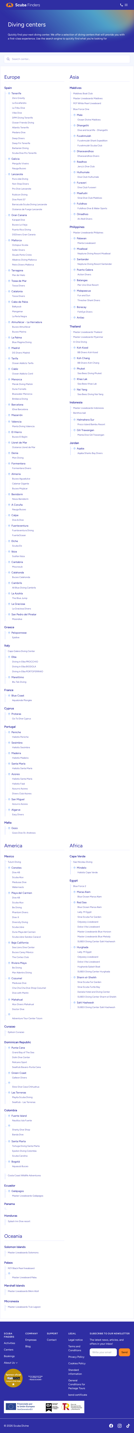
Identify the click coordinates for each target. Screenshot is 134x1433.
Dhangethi (83, 125)
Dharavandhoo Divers (88, 156)
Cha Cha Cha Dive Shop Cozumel (29, 988)
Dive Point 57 (18, 199)
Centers (8, 1349)
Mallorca (16, 240)
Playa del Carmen (21, 892)
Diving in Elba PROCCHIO (25, 661)
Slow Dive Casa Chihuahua (25, 1086)
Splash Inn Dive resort (19, 1221)
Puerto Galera (85, 269)
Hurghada (82, 947)
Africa (76, 846)
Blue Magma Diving (22, 342)
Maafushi (82, 193)
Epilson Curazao (16, 1032)
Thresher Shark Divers (88, 300)
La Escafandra (19, 103)
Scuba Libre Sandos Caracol (26, 937)
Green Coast (18, 1072)
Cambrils (16, 583)
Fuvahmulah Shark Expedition (92, 140)
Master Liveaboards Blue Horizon (94, 931)
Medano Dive (18, 132)
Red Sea (81, 902)
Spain (8, 88)
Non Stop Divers (20, 183)
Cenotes (16, 867)
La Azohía (17, 593)
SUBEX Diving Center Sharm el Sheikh (96, 996)
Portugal (10, 727)
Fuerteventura (19, 525)
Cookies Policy (76, 1363)
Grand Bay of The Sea (23, 1052)
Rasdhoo (82, 161)
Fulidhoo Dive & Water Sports (92, 208)
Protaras (16, 713)
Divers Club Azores (22, 793)
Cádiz (14, 368)
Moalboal (82, 248)
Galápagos (17, 1191)
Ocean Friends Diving (23, 122)
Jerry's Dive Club (86, 166)
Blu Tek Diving (19, 682)
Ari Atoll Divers (84, 218)
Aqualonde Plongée (22, 700)
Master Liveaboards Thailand (87, 332)
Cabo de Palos (19, 301)
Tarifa (14, 358)
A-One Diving (80, 342)
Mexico (9, 856)
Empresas (30, 1339)
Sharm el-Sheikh (86, 977)
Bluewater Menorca (22, 394)
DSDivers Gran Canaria (23, 234)
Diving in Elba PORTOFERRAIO (27, 671)
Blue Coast (17, 695)
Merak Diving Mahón (22, 384)
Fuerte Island (19, 1115)
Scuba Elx (17, 545)
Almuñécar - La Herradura (26, 322)
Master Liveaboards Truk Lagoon (24, 1307)
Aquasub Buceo (20, 1166)
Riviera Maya (18, 962)
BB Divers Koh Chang (88, 362)
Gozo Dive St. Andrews (24, 832)
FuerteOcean (19, 535)
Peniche (16, 732)
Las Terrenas (18, 1092)
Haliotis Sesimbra (21, 747)
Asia (74, 77)
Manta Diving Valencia (23, 426)
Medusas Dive (19, 882)
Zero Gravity (18, 98)
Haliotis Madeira (20, 758)
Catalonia (17, 291)
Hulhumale (83, 172)
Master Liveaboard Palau (24, 1277)
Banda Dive (18, 1134)
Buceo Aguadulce (21, 478)
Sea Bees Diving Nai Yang (90, 394)
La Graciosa (18, 603)
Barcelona (17, 404)
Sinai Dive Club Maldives (89, 198)
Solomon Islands (14, 1247)
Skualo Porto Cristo (22, 254)
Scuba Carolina (19, 1155)
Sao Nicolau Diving (82, 862)
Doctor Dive (18, 1009)
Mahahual (17, 999)
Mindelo (81, 867)
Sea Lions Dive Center (23, 947)
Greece (9, 627)
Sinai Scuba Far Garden (89, 917)
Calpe (14, 515)
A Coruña (17, 504)
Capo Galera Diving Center (21, 651)
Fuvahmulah (84, 135)
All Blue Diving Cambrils (24, 587)
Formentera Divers (21, 468)
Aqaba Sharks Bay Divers (90, 453)
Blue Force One (81, 109)
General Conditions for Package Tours (76, 1384)
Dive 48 (16, 872)
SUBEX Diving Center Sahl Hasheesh (96, 941)
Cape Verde (77, 856)
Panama (9, 1204)
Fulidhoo (82, 203)
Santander (83, 259)
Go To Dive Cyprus (21, 718)
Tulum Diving (14, 862)
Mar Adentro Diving (22, 972)
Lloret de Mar (19, 442)
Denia (14, 453)
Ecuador (9, 1185)
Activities (9, 1343)
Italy (7, 645)
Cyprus (9, 708)
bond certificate (77, 1394)
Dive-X (15, 917)
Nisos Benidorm (20, 499)
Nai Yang (82, 389)
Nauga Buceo (19, 168)
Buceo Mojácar (20, 488)
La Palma (16, 337)
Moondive (17, 619)
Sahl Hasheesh (85, 1002)
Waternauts (18, 887)
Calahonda (17, 572)
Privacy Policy (76, 1356)
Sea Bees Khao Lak (87, 383)
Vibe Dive (17, 112)
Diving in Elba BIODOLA (24, 666)
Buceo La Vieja (19, 224)
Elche (14, 541)
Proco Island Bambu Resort (91, 424)
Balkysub (16, 306)
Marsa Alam (84, 891)
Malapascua (84, 290)
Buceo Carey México (22, 952)
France (8, 690)
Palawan (81, 238)
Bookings (9, 1356)
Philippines (77, 227)
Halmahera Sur (85, 419)
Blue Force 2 (79, 886)
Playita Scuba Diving (22, 1097)
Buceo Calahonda (21, 577)
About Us (9, 1362)
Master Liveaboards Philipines (88, 232)
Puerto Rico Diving (21, 229)
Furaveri (81, 182)
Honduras (10, 1215)
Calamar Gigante (20, 483)
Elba (13, 656)
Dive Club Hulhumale (88, 177)
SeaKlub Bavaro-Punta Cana (26, 1067)
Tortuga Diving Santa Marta (26, 1146)
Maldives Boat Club (83, 93)
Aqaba (80, 448)
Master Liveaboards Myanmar (88, 337)
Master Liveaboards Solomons (23, 1252)
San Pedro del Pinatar (23, 614)
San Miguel (18, 799)
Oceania (13, 1236)
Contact (52, 1339)
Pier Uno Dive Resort (88, 285)
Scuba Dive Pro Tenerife (24, 153)
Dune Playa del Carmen (24, 932)
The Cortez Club (20, 957)
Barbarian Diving (20, 148)
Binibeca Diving (20, 398)
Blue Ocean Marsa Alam (89, 896)
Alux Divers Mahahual (23, 1004)
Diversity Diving (20, 922)
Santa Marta (18, 1141)
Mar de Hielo (18, 275)
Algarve (15, 809)
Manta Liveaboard (86, 243)
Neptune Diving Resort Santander (94, 264)
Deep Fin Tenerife (21, 143)
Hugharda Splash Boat (88, 966)
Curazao (9, 1026)
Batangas (82, 280)
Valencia (16, 421)
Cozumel (16, 978)
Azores (15, 774)
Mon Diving (18, 457)
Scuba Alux (18, 877)
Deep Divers (18, 138)
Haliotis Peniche (20, 737)
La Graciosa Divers (21, 608)
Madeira (16, 753)
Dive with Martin (20, 992)
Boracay (81, 307)
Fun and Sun (83, 295)
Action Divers (84, 274)
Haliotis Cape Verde (87, 872)
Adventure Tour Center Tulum (27, 1018)
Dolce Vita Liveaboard (88, 926)
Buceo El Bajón (19, 436)
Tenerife (16, 93)
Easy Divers (18, 814)
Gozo (14, 828)
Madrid (15, 348)
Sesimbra (16, 742)
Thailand (75, 326)
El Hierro (16, 432)
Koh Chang (83, 358)
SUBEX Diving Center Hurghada (93, 971)
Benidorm (17, 494)
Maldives (75, 88)
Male (80, 115)
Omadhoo (82, 214)
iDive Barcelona (20, 409)
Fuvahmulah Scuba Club (89, 145)
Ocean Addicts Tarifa (22, 363)
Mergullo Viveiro (20, 163)
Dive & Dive (18, 520)
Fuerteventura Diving (23, 530)
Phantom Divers (20, 912)
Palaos (8, 1262)
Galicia (15, 158)
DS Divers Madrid (21, 352)
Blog (28, 1346)
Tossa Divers (18, 285)
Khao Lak (82, 379)
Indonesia (76, 402)
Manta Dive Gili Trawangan (90, 434)
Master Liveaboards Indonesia (88, 408)
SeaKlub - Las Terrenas (23, 1102)
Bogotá (15, 1161)
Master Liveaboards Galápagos (27, 1195)
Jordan (74, 443)
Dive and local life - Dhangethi (92, 130)
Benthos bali (79, 413)
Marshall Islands (14, 1285)
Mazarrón (17, 415)
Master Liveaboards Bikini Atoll (23, 1291)
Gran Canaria (19, 215)
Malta (7, 822)
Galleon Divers (19, 1077)
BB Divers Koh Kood (87, 352)
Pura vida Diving (20, 179)
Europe (12, 77)
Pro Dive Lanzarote (21, 188)
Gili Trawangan (85, 430)
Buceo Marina (19, 331)
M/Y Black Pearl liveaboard (21, 1268)
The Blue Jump (19, 598)
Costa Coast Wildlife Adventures (24, 1175)
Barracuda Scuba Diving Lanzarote (29, 204)
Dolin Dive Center (21, 1057)
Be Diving (17, 907)
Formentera (18, 463)
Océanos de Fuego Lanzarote (27, 209)
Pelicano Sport (19, 1062)
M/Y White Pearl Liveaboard (87, 103)
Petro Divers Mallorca (23, 264)
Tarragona (17, 270)
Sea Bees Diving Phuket (89, 373)
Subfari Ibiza (18, 556)
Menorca (16, 379)
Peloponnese (19, 632)
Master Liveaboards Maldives (88, 98)
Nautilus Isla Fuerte (22, 1120)
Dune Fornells (19, 389)
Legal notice (75, 1339)
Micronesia (11, 1301)
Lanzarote (17, 174)
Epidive (15, 637)
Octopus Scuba (20, 245)
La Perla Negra (19, 316)
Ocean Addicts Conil (22, 373)
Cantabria (17, 562)
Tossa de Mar (19, 280)
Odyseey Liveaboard (87, 921)
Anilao (80, 317)
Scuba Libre (18, 927)
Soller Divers (18, 250)
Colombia (10, 1110)
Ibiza (14, 551)
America (13, 846)
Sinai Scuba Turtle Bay (88, 987)
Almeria (16, 474)
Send (124, 1352)
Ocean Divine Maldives (89, 119)
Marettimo (17, 677)
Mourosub (17, 566)
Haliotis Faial (18, 783)
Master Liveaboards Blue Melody (93, 936)
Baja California (19, 942)
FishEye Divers (84, 311)
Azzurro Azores (20, 788)
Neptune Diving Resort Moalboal (93, 253)
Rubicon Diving (19, 194)
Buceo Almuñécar (21, 326)
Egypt (74, 880)
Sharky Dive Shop (21, 1129)
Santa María (18, 763)
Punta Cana (18, 1047)
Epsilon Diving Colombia (24, 1151)
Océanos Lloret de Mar (23, 447)
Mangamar (17, 311)
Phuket (81, 368)
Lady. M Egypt (84, 912)
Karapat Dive (18, 219)
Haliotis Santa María (22, 768)
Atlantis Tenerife (20, 127)
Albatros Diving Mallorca (24, 259)
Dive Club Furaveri (86, 187)
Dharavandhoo (85, 151)
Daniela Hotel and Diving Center (93, 992)
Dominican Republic (17, 1042)
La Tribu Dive (18, 108)
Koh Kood (82, 347)
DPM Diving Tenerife (22, 117)
